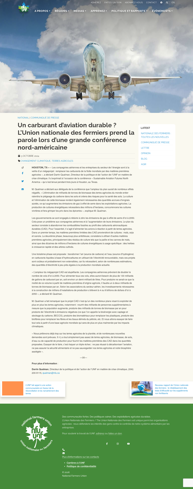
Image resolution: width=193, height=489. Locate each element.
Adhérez (96, 2)
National (23, 117)
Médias (79, 10)
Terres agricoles (62, 161)
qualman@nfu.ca (51, 372)
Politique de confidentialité (81, 466)
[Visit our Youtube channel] (128, 443)
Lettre (145, 148)
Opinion (145, 153)
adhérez (100, 433)
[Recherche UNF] (167, 2)
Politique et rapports (128, 10)
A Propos (41, 10)
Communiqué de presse (45, 117)
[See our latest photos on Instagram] (117, 443)
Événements (161, 10)
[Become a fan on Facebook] (107, 443)
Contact (151, 2)
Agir (143, 164)
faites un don (115, 433)
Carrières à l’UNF (76, 462)
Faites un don (113, 2)
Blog (144, 158)
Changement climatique (35, 161)
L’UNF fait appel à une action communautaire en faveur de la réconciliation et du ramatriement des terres (42, 389)
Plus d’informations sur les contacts (80, 457)
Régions (61, 10)
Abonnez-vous (134, 2)
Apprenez (98, 10)
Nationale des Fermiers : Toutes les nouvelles (156, 135)
